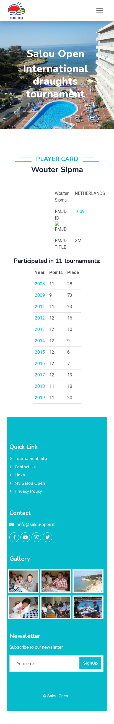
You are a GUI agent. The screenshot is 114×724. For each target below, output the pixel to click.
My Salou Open (30, 483)
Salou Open (57, 696)
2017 (40, 375)
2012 (40, 318)
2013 (40, 329)
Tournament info (31, 458)
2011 (40, 306)
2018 (40, 386)
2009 (40, 295)
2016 (40, 363)
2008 (40, 284)
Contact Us (25, 467)
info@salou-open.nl (36, 524)
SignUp (90, 663)
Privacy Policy (28, 491)
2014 (40, 341)
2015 (40, 352)
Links (20, 475)
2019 (40, 397)
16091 (81, 211)
